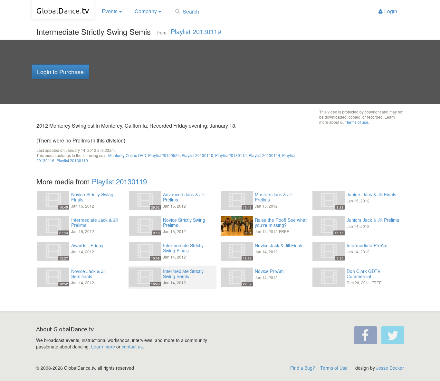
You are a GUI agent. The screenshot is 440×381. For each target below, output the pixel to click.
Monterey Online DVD (127, 155)
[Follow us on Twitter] (392, 335)
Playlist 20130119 (196, 31)
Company (146, 11)
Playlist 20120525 (164, 155)
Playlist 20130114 (264, 155)
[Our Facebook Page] (365, 335)
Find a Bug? (302, 368)
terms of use (357, 122)
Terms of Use (334, 368)
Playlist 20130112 (231, 155)
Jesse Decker (390, 368)
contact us (132, 346)
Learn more (103, 346)
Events (110, 11)
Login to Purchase (60, 71)
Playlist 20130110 (197, 155)
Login (390, 11)
